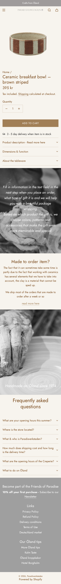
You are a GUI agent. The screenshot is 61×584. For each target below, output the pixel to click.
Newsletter (30, 497)
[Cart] (56, 10)
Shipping (23, 94)
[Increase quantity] (19, 108)
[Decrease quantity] (6, 108)
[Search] (49, 10)
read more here (30, 303)
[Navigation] (3, 10)
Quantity (7, 102)
